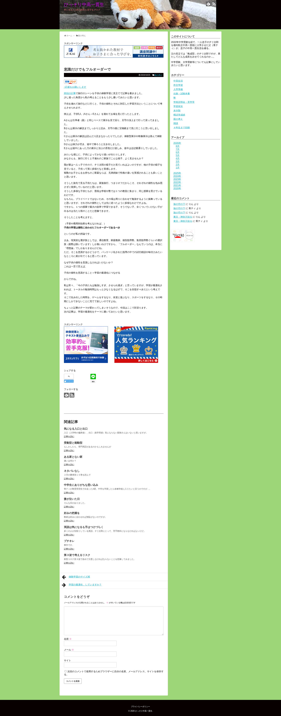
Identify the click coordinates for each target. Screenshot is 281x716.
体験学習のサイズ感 (79, 576)
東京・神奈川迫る (182, 217)
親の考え (158, 75)
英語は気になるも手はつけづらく (83, 527)
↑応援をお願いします (75, 87)
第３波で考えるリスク (77, 555)
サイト (67, 660)
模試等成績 (179, 115)
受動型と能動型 (73, 442)
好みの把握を (72, 513)
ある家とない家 (73, 456)
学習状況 (178, 106)
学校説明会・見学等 (184, 102)
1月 (177, 167)
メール (69, 650)
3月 (177, 161)
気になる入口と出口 (76, 428)
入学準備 (178, 89)
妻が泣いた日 (72, 498)
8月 (177, 146)
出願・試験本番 (181, 93)
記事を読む (69, 436)
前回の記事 (70, 93)
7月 (177, 149)
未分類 (176, 110)
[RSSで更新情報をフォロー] (213, 3)
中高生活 (178, 81)
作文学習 (178, 85)
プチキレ (69, 540)
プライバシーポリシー (140, 706)
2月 (177, 164)
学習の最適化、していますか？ (85, 584)
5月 (177, 155)
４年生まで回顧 (181, 127)
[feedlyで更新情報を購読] (208, 3)
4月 (177, 158)
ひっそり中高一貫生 (84, 4)
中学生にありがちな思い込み (81, 484)
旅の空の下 (179, 204)
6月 (177, 152)
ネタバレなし (72, 470)
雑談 (175, 123)
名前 (68, 639)
